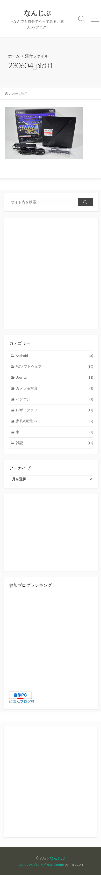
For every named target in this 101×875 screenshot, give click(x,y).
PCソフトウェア (54, 366)
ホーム (14, 56)
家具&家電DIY (54, 421)
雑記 (54, 442)
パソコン (54, 399)
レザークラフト (54, 410)
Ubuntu (54, 377)
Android (54, 355)
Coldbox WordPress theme (41, 864)
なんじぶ (57, 858)
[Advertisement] (50, 273)
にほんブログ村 (21, 701)
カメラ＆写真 (54, 388)
